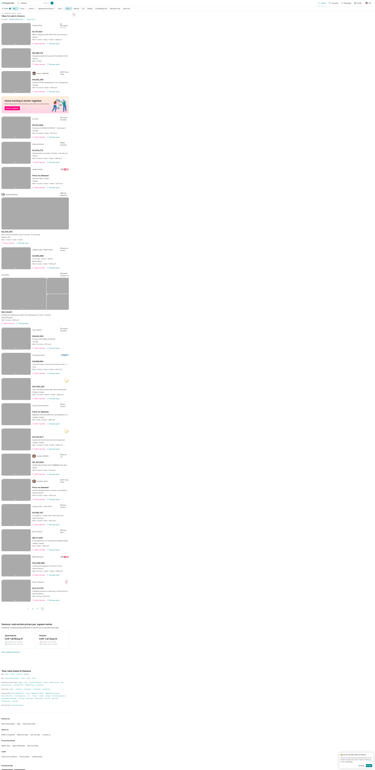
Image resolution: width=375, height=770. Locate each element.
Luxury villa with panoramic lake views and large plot (49, 389)
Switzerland (7, 13)
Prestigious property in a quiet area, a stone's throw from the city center (50, 591)
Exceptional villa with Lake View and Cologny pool (48, 440)
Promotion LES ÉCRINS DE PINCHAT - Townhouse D (49, 128)
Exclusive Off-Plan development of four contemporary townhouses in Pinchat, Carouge (50, 82)
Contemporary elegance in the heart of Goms (47, 566)
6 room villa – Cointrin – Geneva (42, 259)
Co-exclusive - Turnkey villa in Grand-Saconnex (47, 515)
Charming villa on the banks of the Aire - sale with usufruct (50, 153)
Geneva (14, 13)
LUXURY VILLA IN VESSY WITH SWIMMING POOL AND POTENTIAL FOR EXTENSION (50, 465)
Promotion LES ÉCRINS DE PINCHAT (43, 339)
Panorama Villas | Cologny (40, 178)
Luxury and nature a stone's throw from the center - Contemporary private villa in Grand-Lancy (50, 364)
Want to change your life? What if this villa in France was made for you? (50, 34)
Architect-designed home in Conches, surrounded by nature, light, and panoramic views (50, 490)
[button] (42, 609)
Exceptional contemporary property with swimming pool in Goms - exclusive (26, 315)
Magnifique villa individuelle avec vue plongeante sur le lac (50, 415)
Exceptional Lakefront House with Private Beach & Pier (50, 56)
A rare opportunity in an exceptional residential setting (50, 541)
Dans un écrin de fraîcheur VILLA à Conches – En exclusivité (20, 234)
